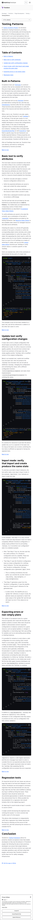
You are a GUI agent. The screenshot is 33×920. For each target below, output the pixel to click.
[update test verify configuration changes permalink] (30, 336)
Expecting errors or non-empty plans (14, 71)
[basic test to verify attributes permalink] (30, 156)
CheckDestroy (6, 104)
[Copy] (29, 258)
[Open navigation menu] (29, 2)
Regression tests (8, 75)
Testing (27, 13)
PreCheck (20, 100)
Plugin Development (19, 13)
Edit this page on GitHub (10, 863)
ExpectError (22, 131)
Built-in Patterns (8, 56)
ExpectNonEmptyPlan (8, 131)
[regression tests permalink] (22, 778)
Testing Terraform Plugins (10, 27)
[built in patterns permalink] (22, 81)
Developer (4, 13)
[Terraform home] (6, 7)
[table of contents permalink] (23, 53)
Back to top (5, 150)
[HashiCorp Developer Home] (9, 2)
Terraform (10, 13)
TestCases (18, 85)
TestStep (25, 116)
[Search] (26, 2)
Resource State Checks (22, 220)
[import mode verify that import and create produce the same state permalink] (30, 461)
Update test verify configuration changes (16, 63)
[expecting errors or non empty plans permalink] (30, 612)
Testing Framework (14, 838)
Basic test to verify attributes (12, 59)
